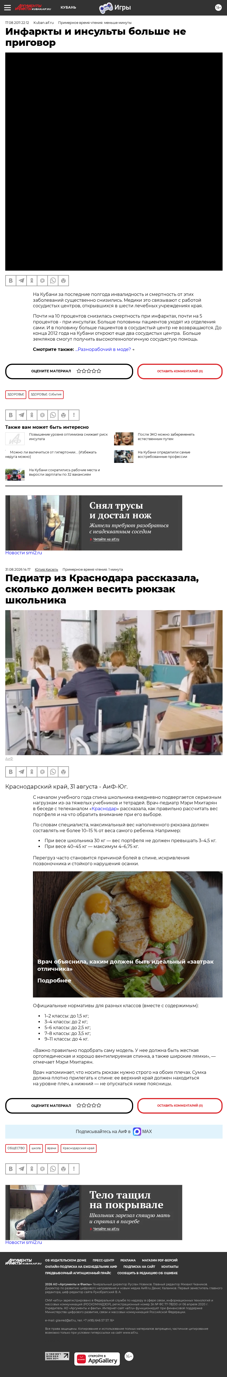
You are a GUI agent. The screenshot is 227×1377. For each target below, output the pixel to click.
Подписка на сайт (139, 1267)
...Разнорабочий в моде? (103, 349)
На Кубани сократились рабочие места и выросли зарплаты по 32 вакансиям (64, 472)
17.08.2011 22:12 (17, 23)
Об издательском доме (65, 1260)
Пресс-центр (103, 1260)
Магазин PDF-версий (159, 1260)
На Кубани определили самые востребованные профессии (164, 454)
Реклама (128, 1260)
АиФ (9, 759)
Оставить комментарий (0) (180, 371)
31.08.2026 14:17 (17, 569)
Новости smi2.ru (23, 552)
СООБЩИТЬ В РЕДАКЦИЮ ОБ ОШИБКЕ (147, 1273)
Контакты (169, 1267)
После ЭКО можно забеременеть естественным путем (166, 436)
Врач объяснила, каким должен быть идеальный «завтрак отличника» (125, 965)
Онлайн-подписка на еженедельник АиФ (81, 1267)
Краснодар (104, 808)
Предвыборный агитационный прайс (78, 1273)
